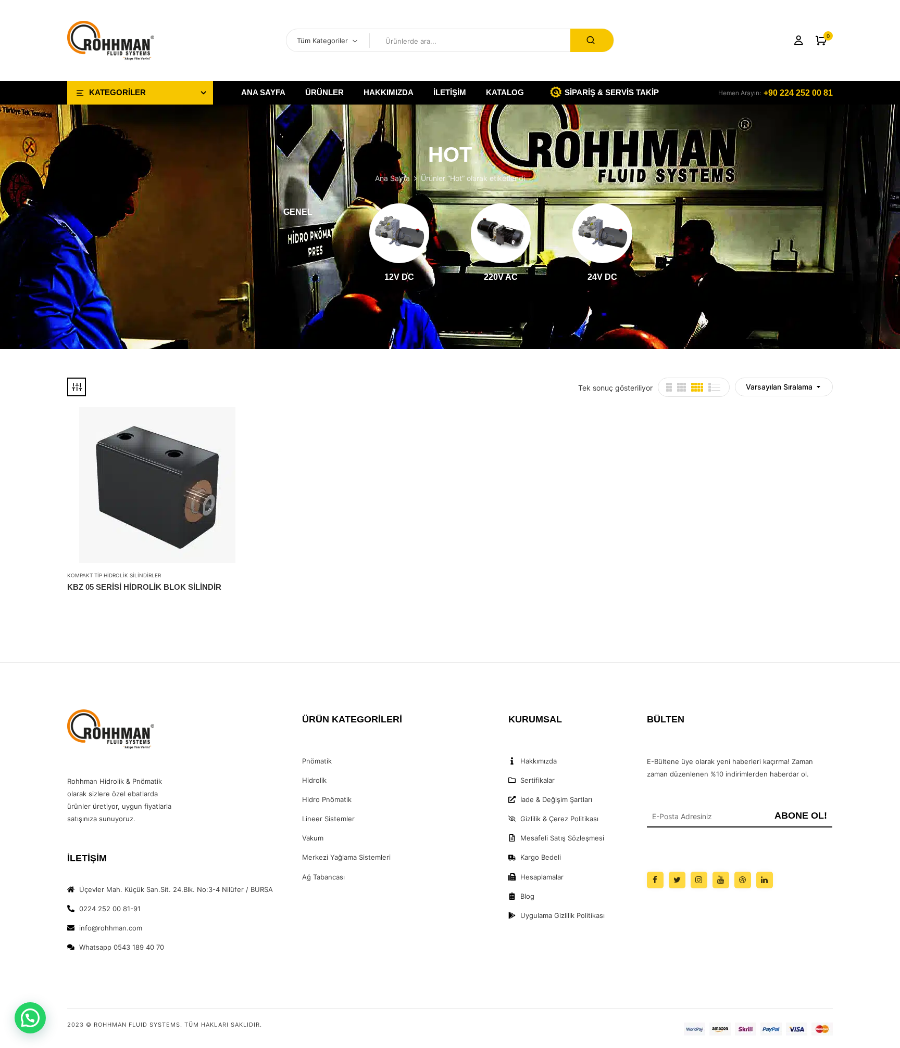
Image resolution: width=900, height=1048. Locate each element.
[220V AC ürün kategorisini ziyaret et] (501, 233)
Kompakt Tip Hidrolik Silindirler (114, 575)
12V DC (399, 277)
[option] (297, 213)
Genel (297, 212)
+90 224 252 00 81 (798, 92)
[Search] (592, 40)
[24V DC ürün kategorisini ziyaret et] (602, 233)
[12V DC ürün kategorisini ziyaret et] (399, 233)
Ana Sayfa (392, 178)
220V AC (501, 277)
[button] (821, 40)
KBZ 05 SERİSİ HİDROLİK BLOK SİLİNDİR (144, 587)
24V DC (602, 277)
